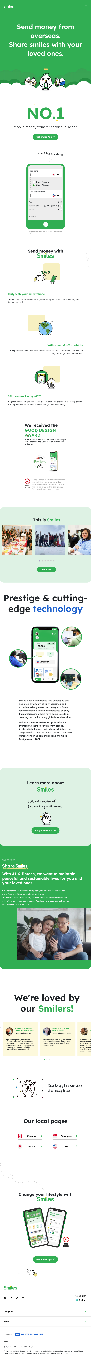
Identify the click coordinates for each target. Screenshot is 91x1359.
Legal (6, 1341)
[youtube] (23, 1298)
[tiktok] (11, 1298)
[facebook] (5, 1298)
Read (6, 1321)
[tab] (39, 560)
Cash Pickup (42, 185)
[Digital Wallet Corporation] (29, 1334)
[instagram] (17, 1298)
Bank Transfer (43, 182)
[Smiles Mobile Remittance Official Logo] (9, 6)
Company (8, 1311)
